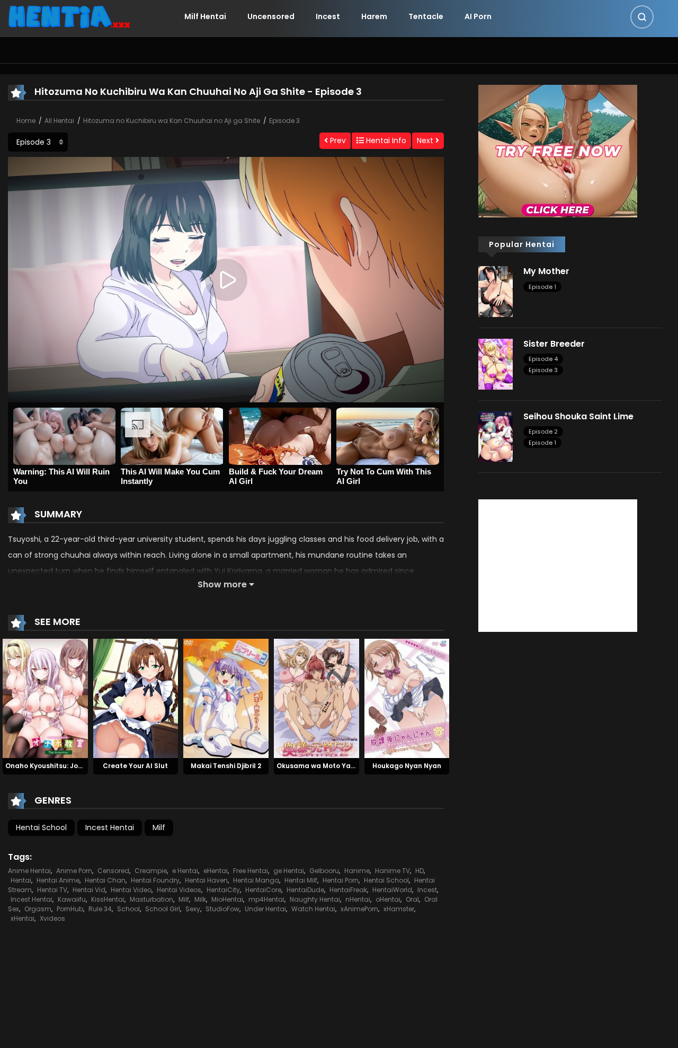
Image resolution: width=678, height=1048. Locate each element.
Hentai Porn (341, 880)
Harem (374, 16)
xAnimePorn (359, 908)
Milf (159, 827)
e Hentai (185, 870)
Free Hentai (250, 870)
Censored (113, 870)
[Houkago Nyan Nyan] (407, 698)
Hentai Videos (179, 889)
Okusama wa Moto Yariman (323, 765)
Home (25, 120)
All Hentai (59, 120)
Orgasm (37, 908)
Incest (328, 16)
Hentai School (41, 827)
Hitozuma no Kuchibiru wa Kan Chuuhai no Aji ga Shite (171, 120)
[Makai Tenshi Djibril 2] (226, 698)
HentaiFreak (348, 889)
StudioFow (222, 908)
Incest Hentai (109, 827)
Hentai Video (131, 889)
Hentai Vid (89, 889)
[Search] (642, 17)
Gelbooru (324, 870)
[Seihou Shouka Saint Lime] (495, 435)
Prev (337, 140)
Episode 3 (284, 120)
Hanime (357, 870)
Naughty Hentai (315, 899)
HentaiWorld (392, 889)
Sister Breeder (554, 344)
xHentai (22, 918)
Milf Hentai (205, 16)
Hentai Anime (58, 880)
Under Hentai (265, 908)
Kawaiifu (72, 899)
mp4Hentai (266, 899)
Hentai (21, 880)
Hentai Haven (206, 880)
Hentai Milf (300, 880)
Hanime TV (392, 870)
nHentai (357, 899)
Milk (200, 899)
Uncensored (271, 16)
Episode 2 (543, 431)
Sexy (192, 908)
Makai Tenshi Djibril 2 (226, 765)
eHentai (215, 870)
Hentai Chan (105, 880)
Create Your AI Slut (135, 765)
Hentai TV (52, 889)
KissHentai (107, 899)
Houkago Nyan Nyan (406, 765)
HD (419, 870)
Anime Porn (74, 870)
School (128, 908)
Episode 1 (542, 287)
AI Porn (478, 16)
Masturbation (151, 899)
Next (426, 140)
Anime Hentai (29, 870)
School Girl (162, 908)
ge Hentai (288, 870)
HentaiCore (263, 889)
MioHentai (227, 899)
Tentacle (425, 16)
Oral (412, 899)
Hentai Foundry (155, 880)
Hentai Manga (256, 880)
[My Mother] (495, 291)
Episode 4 (543, 359)
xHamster (398, 908)
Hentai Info (385, 140)
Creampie (151, 870)
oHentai (388, 899)
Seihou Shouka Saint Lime (578, 416)
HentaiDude (305, 889)
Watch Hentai (313, 908)
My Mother (546, 271)
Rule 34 (100, 908)
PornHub (70, 908)
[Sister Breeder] (495, 363)
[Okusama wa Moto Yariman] (316, 698)
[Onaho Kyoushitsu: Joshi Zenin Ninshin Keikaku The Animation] (45, 698)
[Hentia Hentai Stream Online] (69, 16)
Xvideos (52, 918)
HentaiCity (223, 889)
